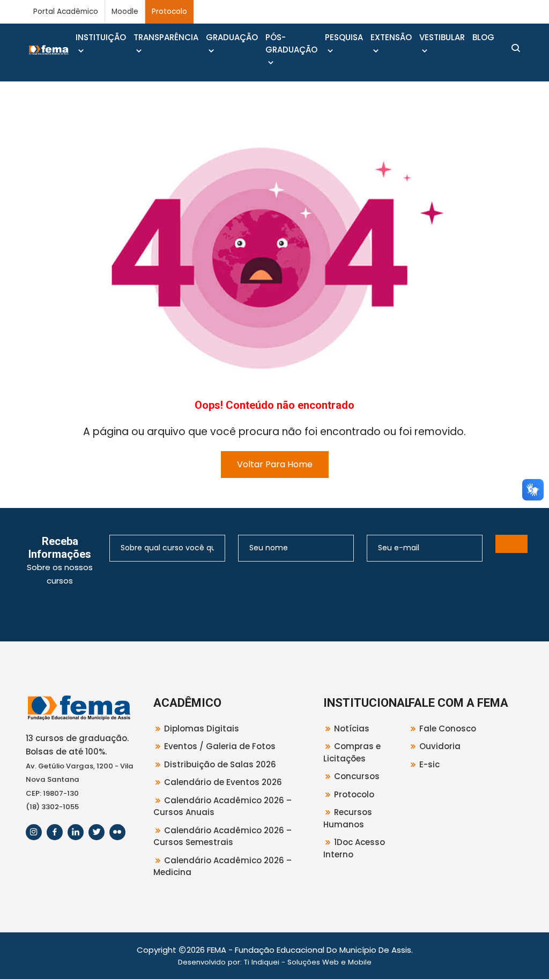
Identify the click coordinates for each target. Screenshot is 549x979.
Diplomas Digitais (201, 728)
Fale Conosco (447, 728)
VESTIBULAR (442, 37)
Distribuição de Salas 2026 (220, 764)
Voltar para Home (275, 464)
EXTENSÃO (391, 37)
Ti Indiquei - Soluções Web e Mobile (308, 962)
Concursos (357, 776)
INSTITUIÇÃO (101, 37)
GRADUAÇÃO (232, 37)
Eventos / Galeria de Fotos (220, 746)
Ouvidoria (440, 746)
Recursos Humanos (347, 818)
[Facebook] (55, 832)
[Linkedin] (76, 832)
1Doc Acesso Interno (354, 848)
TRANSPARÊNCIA (165, 37)
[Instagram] (34, 832)
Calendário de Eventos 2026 (223, 782)
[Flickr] (117, 832)
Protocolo (169, 11)
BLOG (483, 37)
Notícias (351, 728)
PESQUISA (344, 37)
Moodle (125, 11)
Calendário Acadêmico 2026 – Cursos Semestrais (222, 836)
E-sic (429, 764)
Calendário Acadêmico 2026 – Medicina (222, 866)
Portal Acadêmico (65, 11)
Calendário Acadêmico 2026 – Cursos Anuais (222, 806)
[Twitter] (96, 832)
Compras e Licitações (352, 752)
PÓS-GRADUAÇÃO (291, 43)
